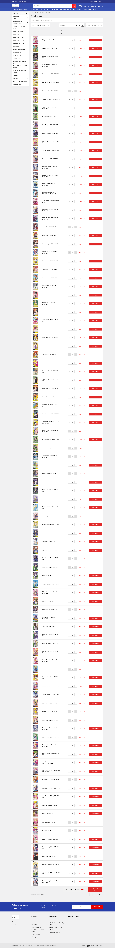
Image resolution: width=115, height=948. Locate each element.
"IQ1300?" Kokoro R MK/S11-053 (50, 669)
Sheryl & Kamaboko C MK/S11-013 (50, 329)
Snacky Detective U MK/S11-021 (50, 397)
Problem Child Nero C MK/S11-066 (50, 779)
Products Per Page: (91, 25)
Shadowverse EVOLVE (19, 49)
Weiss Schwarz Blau (18, 40)
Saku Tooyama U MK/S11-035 (49, 516)
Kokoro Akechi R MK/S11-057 (49, 703)
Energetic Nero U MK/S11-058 (50, 711)
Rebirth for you (17, 58)
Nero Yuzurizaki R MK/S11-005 (50, 261)
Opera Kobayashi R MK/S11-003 (50, 244)
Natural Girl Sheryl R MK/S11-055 (50, 686)
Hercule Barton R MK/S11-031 (49, 482)
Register (93, 6)
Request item (17, 84)
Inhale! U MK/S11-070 (47, 813)
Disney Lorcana (17, 46)
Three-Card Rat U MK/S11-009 (50, 295)
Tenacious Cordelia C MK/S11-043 (50, 584)
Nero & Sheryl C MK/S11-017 (49, 363)
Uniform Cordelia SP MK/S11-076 (50, 74)
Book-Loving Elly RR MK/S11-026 (50, 439)
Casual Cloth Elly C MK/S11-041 (50, 567)
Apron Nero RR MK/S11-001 (49, 227)
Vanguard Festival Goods (20, 81)
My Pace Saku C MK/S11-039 (49, 550)
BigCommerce (35, 945)
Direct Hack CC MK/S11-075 (49, 856)
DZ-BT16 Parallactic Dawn (18, 17)
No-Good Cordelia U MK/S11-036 (50, 524)
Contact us (44, 9)
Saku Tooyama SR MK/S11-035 (50, 125)
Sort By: (34, 25)
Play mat (15, 78)
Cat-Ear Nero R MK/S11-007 (49, 278)
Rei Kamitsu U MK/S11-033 (49, 499)
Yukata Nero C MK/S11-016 (49, 354)
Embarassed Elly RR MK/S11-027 (50, 448)
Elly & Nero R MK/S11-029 (48, 465)
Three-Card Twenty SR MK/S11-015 (51, 99)
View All (71, 920)
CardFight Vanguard (18, 31)
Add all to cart (95, 889)
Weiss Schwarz (17, 34)
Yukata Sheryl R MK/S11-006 (49, 269)
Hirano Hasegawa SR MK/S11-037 (50, 133)
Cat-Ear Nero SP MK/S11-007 (49, 48)
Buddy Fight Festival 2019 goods (20, 66)
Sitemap (34, 937)
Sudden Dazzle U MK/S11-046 (49, 609)
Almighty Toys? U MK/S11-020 (50, 388)
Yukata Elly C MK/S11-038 (48, 541)
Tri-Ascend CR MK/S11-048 (49, 626)
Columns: (62, 25)
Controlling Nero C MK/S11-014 (50, 337)
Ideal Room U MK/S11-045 (49, 601)
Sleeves (15, 75)
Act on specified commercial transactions (25, 9)
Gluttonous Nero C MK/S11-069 (50, 805)
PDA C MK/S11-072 (47, 830)
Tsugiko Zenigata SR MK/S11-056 (50, 150)
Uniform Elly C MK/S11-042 (49, 575)
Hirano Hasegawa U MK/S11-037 (50, 533)
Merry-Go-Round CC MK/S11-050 (50, 643)
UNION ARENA (17, 52)
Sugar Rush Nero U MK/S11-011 (50, 312)
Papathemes (53, 945)
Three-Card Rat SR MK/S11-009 (50, 91)
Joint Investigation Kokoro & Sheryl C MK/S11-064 (50, 762)
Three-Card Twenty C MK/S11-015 (50, 346)
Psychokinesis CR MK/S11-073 (50, 839)
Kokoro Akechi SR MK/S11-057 (50, 159)
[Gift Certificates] (81, 6)
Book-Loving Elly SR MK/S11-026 (50, 116)
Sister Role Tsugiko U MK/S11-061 (50, 737)
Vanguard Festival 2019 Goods (19, 71)
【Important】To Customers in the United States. (66, 9)
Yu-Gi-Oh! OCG (17, 55)
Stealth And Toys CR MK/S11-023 (50, 414)
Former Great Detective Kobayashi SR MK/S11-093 (49, 192)
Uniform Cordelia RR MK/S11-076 (50, 864)
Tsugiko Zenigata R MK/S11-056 (50, 694)
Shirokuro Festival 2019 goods (19, 62)
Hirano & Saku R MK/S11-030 (49, 473)
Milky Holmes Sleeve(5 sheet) (49, 40)
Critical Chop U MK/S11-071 (49, 822)
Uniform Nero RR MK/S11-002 (50, 235)
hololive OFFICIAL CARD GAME (19, 27)
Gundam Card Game (18, 43)
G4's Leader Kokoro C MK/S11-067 (51, 788)
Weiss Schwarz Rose (18, 37)
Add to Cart (95, 40)
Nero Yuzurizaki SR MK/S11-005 (50, 82)
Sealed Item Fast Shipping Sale (17, 22)
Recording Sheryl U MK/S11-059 (50, 720)
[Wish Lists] (85, 6)
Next (99, 894)
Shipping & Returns (90, 9)
